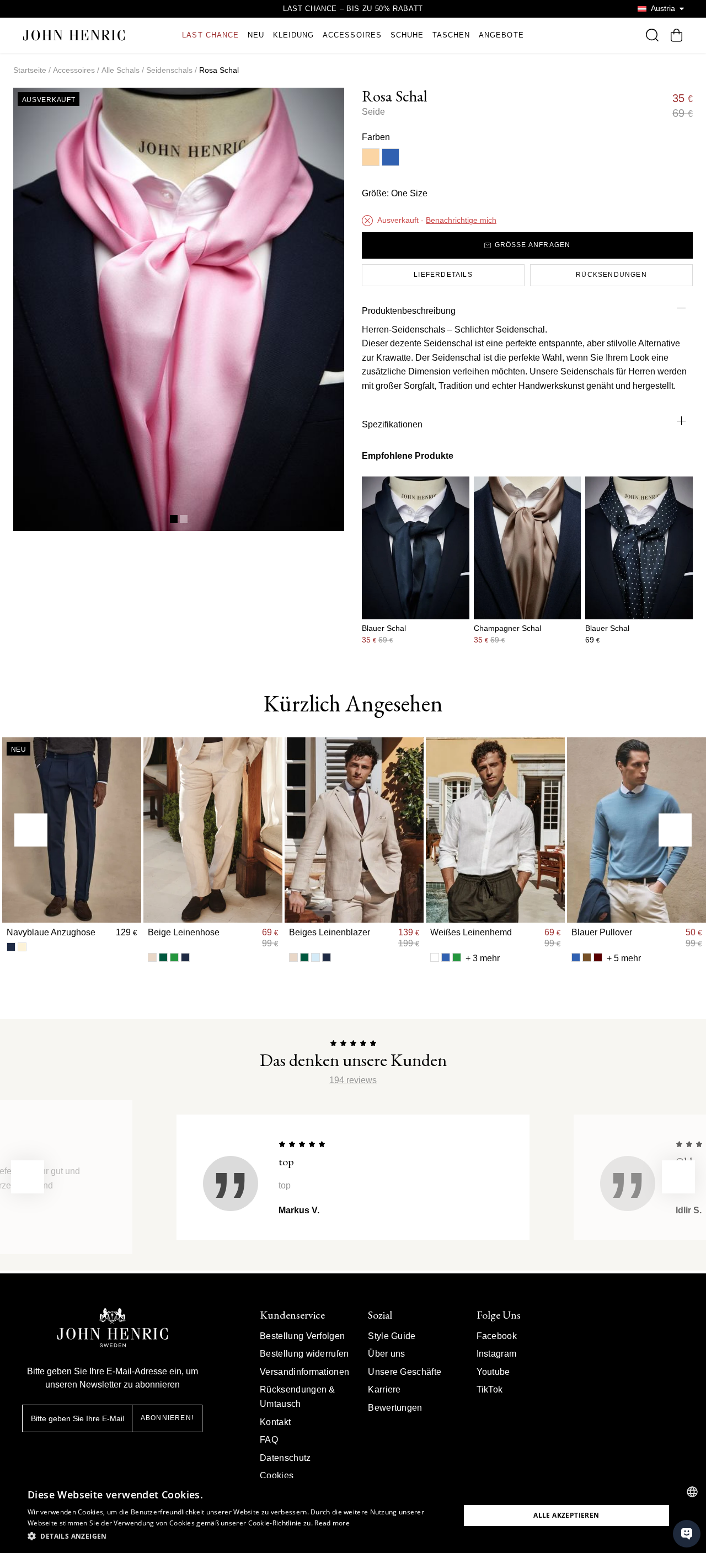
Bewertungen (395, 1407)
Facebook (497, 1336)
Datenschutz (285, 1458)
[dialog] (353, 1515)
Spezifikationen (392, 424)
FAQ (269, 1439)
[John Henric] (74, 35)
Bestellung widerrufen (304, 1353)
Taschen (451, 35)
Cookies (276, 1475)
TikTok (490, 1389)
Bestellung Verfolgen (302, 1336)
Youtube (493, 1372)
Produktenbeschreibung (409, 310)
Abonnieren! (167, 1418)
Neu (256, 35)
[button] (237, 1536)
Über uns (386, 1353)
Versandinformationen (304, 1372)
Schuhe (407, 35)
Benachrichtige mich (461, 220)
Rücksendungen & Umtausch (297, 1397)
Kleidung (293, 35)
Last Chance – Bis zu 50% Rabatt (353, 8)
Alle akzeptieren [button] (566, 1515)
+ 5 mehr (624, 958)
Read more (332, 1523)
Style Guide (392, 1336)
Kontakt (275, 1422)
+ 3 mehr (483, 958)
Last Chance (210, 35)
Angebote (501, 35)
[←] (30, 830)
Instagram (497, 1353)
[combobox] (692, 1491)
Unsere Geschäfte (404, 1372)
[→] (675, 830)
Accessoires (352, 35)
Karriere (384, 1389)
